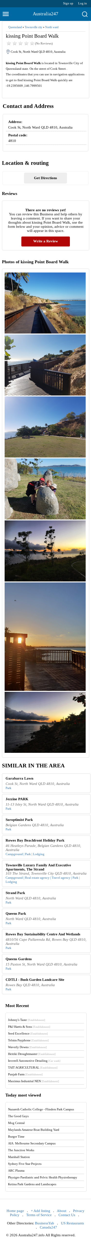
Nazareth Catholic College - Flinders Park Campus (41, 1109)
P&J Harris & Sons (29, 1026)
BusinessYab (44, 1223)
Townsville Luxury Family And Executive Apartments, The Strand (38, 867)
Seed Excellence (28, 1033)
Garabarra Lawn (19, 778)
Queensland (15, 27)
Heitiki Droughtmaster (32, 1054)
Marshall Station (19, 1157)
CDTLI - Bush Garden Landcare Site (35, 980)
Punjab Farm (25, 1074)
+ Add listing (40, 1211)
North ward (51, 27)
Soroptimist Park (19, 820)
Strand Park (15, 893)
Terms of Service (39, 1215)
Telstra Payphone (28, 1040)
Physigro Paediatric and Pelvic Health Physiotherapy (42, 1177)
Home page (15, 1211)
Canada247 (48, 1227)
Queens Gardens (19, 959)
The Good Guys (18, 1116)
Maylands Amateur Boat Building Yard (33, 1130)
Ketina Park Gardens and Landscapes (32, 1184)
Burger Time (16, 1136)
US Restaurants (72, 1223)
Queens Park (16, 913)
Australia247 (45, 13)
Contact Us (66, 1215)
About (61, 1211)
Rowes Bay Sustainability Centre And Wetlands (43, 934)
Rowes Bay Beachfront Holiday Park (35, 840)
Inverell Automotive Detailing (34, 1061)
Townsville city (33, 27)
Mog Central (16, 1123)
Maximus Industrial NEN (33, 1081)
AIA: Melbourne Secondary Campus (32, 1143)
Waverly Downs (27, 1047)
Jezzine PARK (17, 799)
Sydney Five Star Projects (24, 1164)
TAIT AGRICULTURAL (33, 1067)
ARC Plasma (16, 1170)
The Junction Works (21, 1150)
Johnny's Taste (26, 1020)
